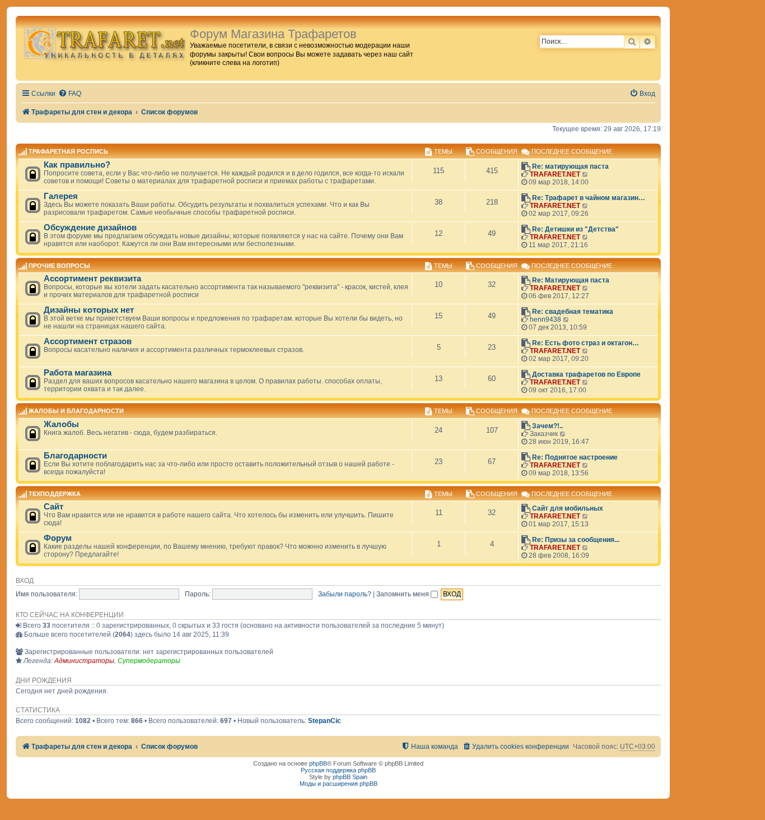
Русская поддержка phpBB (338, 770)
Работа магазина (77, 372)
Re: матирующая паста (570, 166)
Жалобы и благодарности (76, 411)
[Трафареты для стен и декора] (104, 42)
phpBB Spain (350, 776)
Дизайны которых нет (89, 309)
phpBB (318, 763)
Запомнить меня (403, 594)
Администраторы (84, 661)
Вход (25, 580)
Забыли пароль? (344, 594)
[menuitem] (69, 93)
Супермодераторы (149, 661)
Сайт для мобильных (567, 508)
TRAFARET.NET (555, 174)
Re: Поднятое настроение (575, 457)
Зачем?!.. (547, 426)
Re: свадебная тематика (572, 312)
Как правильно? (77, 164)
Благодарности (75, 455)
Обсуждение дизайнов (90, 227)
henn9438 (545, 319)
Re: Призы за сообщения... (575, 540)
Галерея (61, 196)
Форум (58, 538)
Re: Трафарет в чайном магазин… (588, 198)
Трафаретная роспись (68, 152)
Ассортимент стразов (88, 341)
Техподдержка (55, 493)
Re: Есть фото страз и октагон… (585, 343)
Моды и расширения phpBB (338, 783)
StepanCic (324, 721)
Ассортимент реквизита (92, 278)
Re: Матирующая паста (570, 280)
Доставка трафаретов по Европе (586, 374)
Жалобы (61, 424)
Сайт (53, 506)
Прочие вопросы (59, 265)
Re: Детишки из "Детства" (575, 229)
